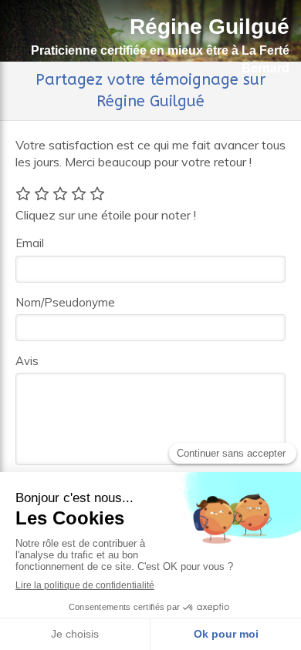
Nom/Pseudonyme (65, 302)
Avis (27, 360)
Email (29, 243)
